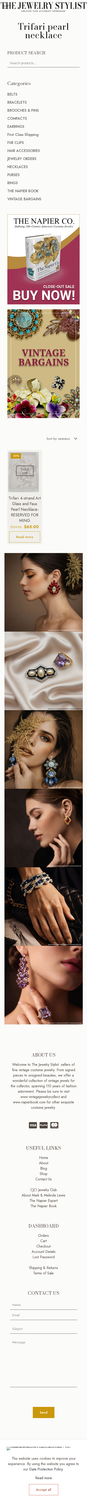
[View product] (37, 455)
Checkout (43, 1246)
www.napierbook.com (29, 1102)
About (43, 1163)
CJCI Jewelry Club (43, 1189)
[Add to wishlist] (37, 461)
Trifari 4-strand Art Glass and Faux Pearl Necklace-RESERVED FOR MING (24, 509)
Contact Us (43, 1179)
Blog (43, 1168)
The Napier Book (43, 1206)
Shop (44, 1173)
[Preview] (37, 468)
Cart (43, 1240)
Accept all (43, 1489)
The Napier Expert (43, 1200)
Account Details (44, 1251)
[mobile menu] (6, 7)
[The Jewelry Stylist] (43, 6)
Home (43, 1157)
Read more (24, 536)
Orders (43, 1235)
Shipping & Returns (43, 1267)
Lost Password (44, 1257)
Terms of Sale (43, 1273)
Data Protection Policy (46, 1469)
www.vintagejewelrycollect (41, 1096)
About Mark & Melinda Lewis (43, 1195)
